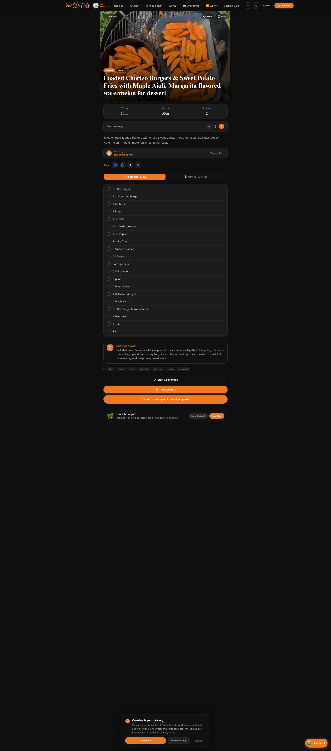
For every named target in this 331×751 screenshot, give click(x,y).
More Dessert (198, 416)
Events (172, 5)
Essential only (178, 740)
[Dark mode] (248, 5)
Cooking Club (231, 5)
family (122, 369)
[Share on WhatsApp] (123, 165)
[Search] (256, 5)
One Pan (144, 369)
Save (209, 16)
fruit (132, 369)
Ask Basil (216, 416)
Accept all (145, 740)
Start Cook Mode (167, 379)
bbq (111, 369)
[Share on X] (130, 165)
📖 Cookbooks (191, 5)
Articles (134, 5)
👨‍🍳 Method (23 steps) (196, 176)
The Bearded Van (123, 154)
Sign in (266, 5)
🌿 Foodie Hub (153, 5)
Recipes (118, 5)
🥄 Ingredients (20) (135, 176)
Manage (199, 740)
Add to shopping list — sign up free (167, 399)
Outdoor (158, 369)
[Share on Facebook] (115, 165)
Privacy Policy (168, 732)
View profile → (217, 153)
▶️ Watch (211, 5)
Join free (285, 5)
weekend (183, 369)
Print (223, 16)
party (170, 369)
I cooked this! (167, 389)
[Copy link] (138, 165)
